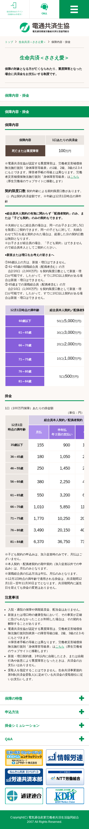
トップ (9, 41)
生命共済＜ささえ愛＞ (32, 41)
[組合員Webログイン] (15, 9)
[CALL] (44, 9)
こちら (74, 176)
